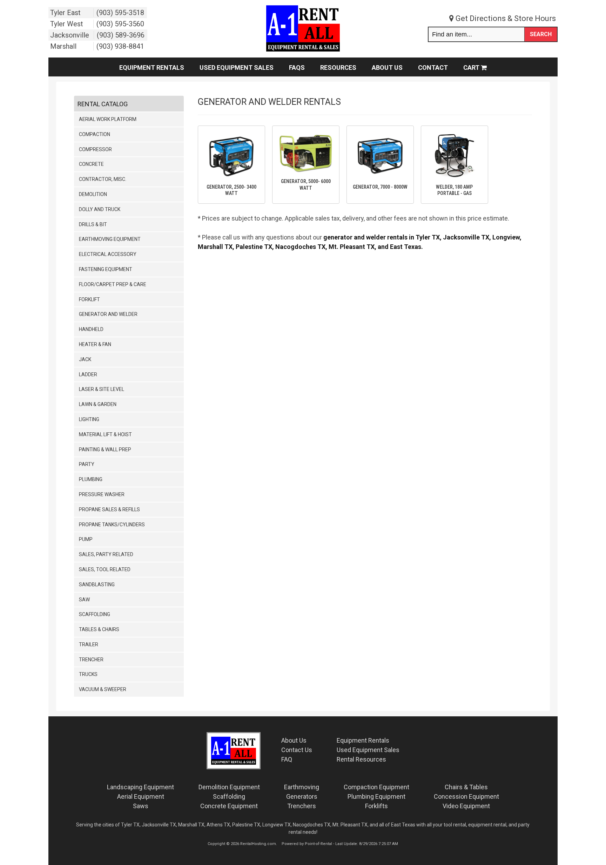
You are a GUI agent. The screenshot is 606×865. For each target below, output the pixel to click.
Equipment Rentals (151, 67)
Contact (433, 67)
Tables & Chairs (99, 629)
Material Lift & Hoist (105, 434)
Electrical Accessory (107, 254)
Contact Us (296, 750)
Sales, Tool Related (104, 569)
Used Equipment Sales (237, 67)
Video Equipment (466, 806)
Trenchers (301, 806)
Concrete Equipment (229, 806)
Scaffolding (94, 614)
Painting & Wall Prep (105, 449)
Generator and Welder (108, 314)
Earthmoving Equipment (110, 239)
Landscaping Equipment (140, 787)
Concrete (91, 164)
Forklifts (376, 806)
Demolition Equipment (229, 787)
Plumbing (90, 479)
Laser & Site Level (101, 389)
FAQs (297, 67)
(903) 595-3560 (120, 24)
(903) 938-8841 (120, 46)
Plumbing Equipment (376, 796)
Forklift (89, 299)
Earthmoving (301, 787)
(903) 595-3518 (120, 12)
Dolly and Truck (99, 209)
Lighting (89, 419)
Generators (301, 796)
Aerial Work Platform (107, 119)
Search (541, 34)
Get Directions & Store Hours (505, 18)
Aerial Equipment (140, 796)
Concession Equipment (466, 796)
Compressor (95, 149)
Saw (84, 599)
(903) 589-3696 (120, 35)
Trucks (88, 674)
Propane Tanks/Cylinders (112, 524)
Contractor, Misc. (102, 179)
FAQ (286, 759)
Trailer (88, 644)
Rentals (363, 740)
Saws (140, 806)
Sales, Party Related (106, 554)
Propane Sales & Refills (109, 509)
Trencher (91, 659)
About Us (387, 67)
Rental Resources (361, 759)
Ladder (88, 374)
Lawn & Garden (97, 404)
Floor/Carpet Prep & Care (112, 284)
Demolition (93, 194)
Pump (86, 539)
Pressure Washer (101, 494)
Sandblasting (97, 584)
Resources (338, 67)
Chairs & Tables (466, 787)
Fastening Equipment (105, 269)
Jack (85, 359)
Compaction (94, 134)
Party (86, 464)
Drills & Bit (93, 224)
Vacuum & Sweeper (102, 689)
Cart (472, 67)
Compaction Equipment (376, 787)
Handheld (91, 329)
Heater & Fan (95, 344)
